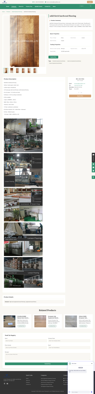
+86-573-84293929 (40, 2)
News (54, 6)
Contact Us (47, 6)
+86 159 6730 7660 (78, 85)
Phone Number (8, 345)
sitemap (62, 391)
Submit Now (48, 363)
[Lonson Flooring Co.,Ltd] (4, 2)
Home (7, 6)
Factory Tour (29, 6)
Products (14, 6)
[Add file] (69, 392)
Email (49, 345)
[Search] (90, 6)
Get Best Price (21, 326)
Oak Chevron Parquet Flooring (47, 382)
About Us (21, 6)
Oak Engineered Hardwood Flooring (48, 378)
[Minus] (92, 363)
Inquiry (89, 2)
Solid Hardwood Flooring (17, 11)
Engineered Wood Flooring (46, 384)
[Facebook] (79, 92)
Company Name (51, 338)
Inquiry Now (53, 57)
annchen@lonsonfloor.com (54, 2)
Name (6, 338)
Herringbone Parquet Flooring (47, 386)
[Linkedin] (7, 384)
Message (7, 352)
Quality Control (38, 6)
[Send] (92, 392)
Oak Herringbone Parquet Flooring (48, 380)
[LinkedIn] (81, 92)
